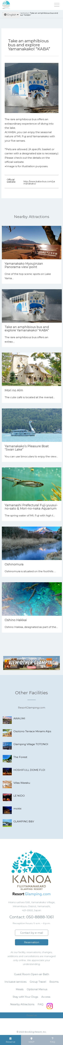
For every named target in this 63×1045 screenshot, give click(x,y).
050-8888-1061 (39, 917)
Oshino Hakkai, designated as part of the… (31, 627)
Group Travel (38, 981)
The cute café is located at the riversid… (30, 397)
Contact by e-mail (31, 932)
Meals (19, 989)
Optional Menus (37, 989)
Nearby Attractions (22, 1004)
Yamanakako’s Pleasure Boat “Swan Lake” (27, 447)
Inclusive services (15, 981)
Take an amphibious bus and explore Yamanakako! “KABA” (27, 328)
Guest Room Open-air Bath (31, 974)
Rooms (53, 981)
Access (45, 997)
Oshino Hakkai (16, 620)
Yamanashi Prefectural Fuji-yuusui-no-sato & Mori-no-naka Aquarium (31, 506)
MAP (31, 1041)
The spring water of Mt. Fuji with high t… (30, 515)
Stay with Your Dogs (25, 997)
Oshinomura (14, 564)
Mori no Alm (14, 390)
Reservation (31, 942)
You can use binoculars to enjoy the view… (31, 456)
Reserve (31, 1015)
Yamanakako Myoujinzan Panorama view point (24, 265)
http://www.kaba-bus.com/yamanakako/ (39, 182)
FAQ (40, 1004)
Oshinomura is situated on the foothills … (30, 571)
